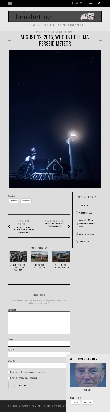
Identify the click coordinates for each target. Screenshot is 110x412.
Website (11, 361)
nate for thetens (86, 234)
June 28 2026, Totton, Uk (39, 266)
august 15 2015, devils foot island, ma (54, 223)
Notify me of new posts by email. (23, 377)
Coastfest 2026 (86, 212)
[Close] (71, 359)
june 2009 (88, 390)
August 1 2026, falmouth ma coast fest (18, 267)
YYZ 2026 (84, 205)
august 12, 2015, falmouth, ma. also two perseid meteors (23, 226)
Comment (12, 309)
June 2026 (84, 241)
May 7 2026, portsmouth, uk (61, 266)
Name (11, 339)
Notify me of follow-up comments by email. (28, 372)
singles (50, 32)
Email (11, 350)
